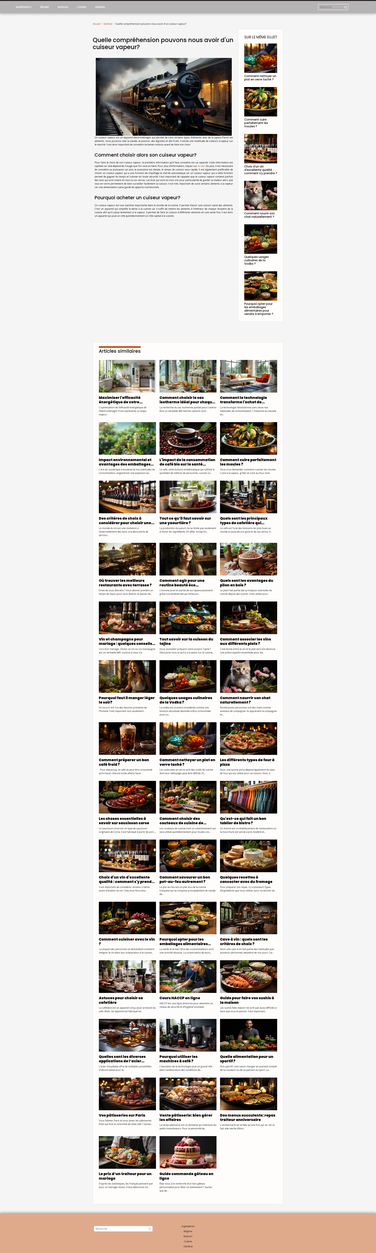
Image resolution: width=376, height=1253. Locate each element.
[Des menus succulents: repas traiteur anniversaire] (248, 1093)
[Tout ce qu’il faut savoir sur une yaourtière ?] (188, 496)
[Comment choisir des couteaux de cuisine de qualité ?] (188, 797)
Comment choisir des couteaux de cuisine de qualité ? (181, 823)
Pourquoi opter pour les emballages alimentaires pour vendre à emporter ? (258, 309)
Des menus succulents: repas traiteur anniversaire (247, 1117)
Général (100, 7)
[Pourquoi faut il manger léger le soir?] (127, 676)
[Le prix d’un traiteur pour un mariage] (127, 1152)
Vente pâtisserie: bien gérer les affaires (186, 1117)
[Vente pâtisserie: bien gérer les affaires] (188, 1093)
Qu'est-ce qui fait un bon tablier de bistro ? (243, 820)
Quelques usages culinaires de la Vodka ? (256, 260)
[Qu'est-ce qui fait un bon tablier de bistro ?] (248, 797)
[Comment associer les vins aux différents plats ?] (248, 617)
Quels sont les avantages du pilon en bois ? (246, 582)
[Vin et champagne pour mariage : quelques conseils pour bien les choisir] (127, 617)
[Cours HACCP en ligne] (188, 976)
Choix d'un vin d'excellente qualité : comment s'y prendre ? (260, 170)
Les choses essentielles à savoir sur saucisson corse (124, 820)
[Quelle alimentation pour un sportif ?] (248, 1035)
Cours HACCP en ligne (180, 998)
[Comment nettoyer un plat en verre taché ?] (260, 58)
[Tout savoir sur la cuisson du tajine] (188, 617)
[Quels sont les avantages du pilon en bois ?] (248, 558)
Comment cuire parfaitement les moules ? (256, 123)
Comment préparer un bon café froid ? (124, 762)
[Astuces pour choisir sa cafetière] (127, 976)
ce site (201, 166)
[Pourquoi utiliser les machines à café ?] (188, 1035)
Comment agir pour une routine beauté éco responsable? (182, 585)
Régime (44, 7)
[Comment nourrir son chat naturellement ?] (260, 195)
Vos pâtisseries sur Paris (122, 1115)
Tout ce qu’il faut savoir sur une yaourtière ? (185, 520)
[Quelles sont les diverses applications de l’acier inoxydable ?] (127, 1035)
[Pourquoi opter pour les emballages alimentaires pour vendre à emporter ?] (260, 285)
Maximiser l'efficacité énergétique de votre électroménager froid (120, 402)
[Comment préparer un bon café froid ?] (127, 738)
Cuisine (81, 7)
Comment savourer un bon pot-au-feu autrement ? (185, 879)
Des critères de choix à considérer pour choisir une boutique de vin (125, 523)
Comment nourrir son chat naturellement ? (259, 215)
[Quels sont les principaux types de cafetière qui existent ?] (248, 496)
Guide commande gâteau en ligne (186, 1176)
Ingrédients (23, 7)
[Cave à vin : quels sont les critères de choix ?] (248, 917)
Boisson (63, 7)
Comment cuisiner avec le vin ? (127, 941)
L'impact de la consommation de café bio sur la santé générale (187, 464)
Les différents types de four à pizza (247, 762)
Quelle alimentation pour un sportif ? (246, 1058)
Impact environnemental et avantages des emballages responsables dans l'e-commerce (125, 466)
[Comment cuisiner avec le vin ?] (127, 917)
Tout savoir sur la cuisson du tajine (186, 641)
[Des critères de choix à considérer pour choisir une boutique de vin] (127, 496)
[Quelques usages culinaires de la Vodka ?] (260, 238)
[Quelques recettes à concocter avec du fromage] (248, 855)
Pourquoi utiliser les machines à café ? (179, 1058)
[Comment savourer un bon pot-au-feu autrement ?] (188, 855)
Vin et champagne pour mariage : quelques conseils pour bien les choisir (125, 644)
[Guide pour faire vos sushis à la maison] (248, 976)
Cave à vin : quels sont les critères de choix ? (244, 941)
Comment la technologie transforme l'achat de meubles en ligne (243, 402)
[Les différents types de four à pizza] (248, 738)
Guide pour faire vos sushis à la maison (247, 1000)
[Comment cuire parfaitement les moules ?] (260, 101)
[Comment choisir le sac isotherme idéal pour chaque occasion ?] (188, 376)
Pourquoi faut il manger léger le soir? (127, 700)
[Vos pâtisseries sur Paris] (127, 1093)
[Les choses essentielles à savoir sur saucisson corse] (127, 797)
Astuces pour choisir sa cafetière (121, 1000)
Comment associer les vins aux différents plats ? (245, 641)
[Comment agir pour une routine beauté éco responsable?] (188, 558)
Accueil (96, 23)
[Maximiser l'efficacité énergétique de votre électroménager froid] (127, 376)
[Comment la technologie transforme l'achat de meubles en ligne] (248, 376)
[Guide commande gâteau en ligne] (188, 1152)
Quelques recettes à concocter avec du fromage (246, 879)
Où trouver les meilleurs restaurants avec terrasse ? (125, 582)
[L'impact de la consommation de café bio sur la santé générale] (188, 438)
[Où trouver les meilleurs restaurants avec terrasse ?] (127, 558)
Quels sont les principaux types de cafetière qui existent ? (244, 523)
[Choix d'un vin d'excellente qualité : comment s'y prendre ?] (260, 148)
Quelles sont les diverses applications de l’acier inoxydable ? (122, 1061)
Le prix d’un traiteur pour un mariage (125, 1176)
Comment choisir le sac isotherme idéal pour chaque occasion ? (187, 402)
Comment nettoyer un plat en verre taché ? (260, 77)
